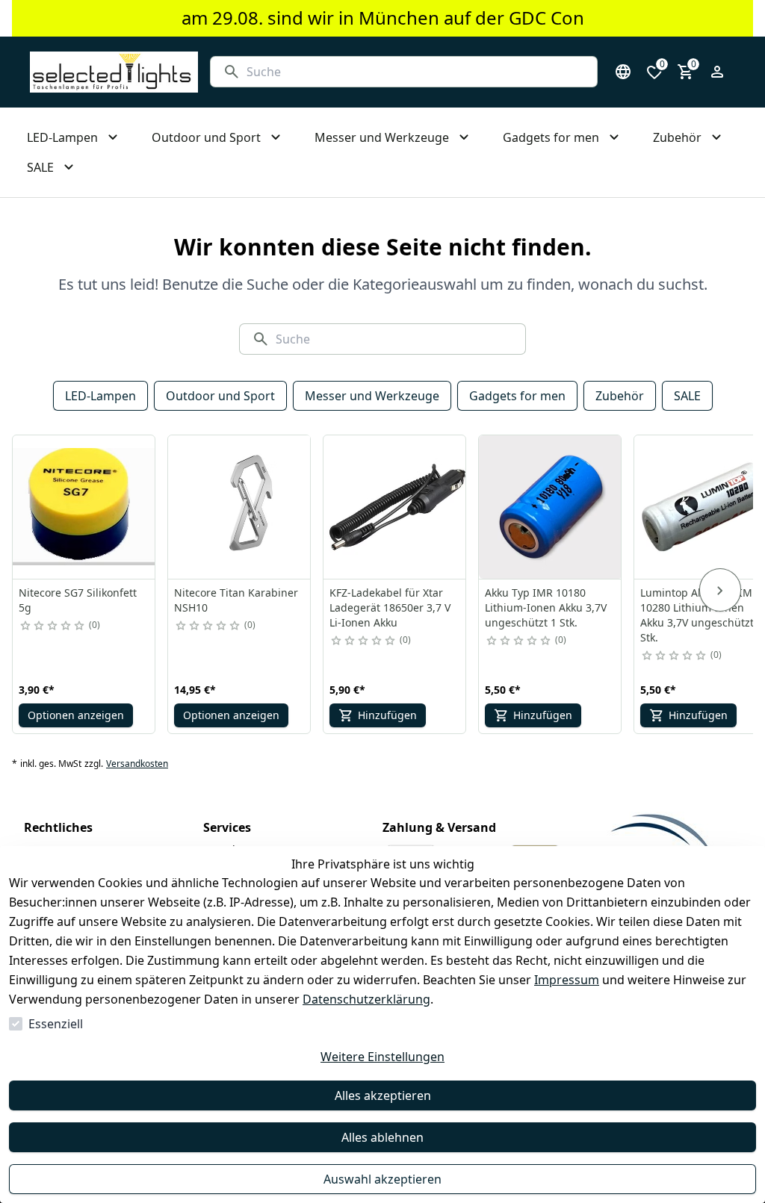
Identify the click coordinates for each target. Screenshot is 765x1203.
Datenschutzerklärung (366, 999)
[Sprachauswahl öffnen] (623, 72)
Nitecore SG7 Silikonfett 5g (78, 600)
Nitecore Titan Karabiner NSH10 (236, 600)
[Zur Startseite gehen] (114, 72)
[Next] (720, 590)
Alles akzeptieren (383, 1095)
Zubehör (619, 396)
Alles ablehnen (382, 1137)
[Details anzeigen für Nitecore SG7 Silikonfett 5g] (84, 507)
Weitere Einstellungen (382, 1056)
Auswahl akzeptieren (382, 1179)
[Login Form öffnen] (717, 72)
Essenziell (55, 1024)
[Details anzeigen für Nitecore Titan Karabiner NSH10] (240, 507)
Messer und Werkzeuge (372, 396)
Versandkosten (137, 764)
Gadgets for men (517, 396)
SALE (687, 396)
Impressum (566, 980)
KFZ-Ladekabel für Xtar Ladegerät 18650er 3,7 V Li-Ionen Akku (389, 607)
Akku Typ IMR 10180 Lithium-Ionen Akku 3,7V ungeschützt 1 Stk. (546, 607)
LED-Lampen (100, 396)
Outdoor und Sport (220, 396)
